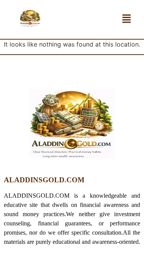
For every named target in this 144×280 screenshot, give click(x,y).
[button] (126, 19)
